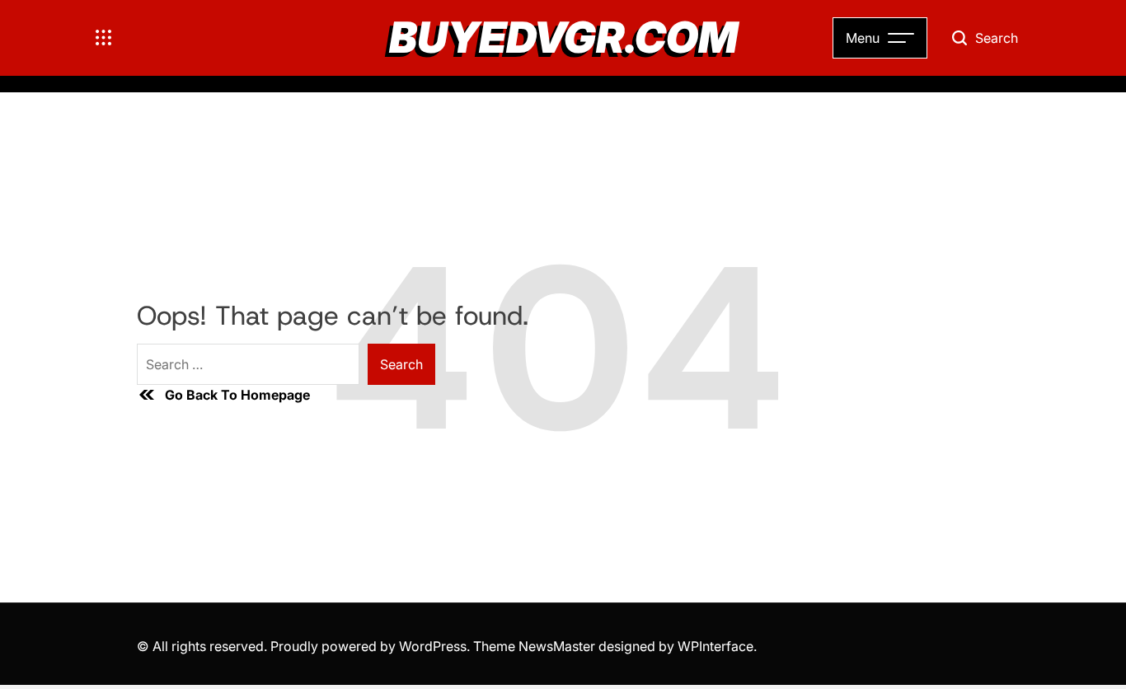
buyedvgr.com (563, 37)
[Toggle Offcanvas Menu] (104, 38)
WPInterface (715, 646)
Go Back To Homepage (237, 395)
